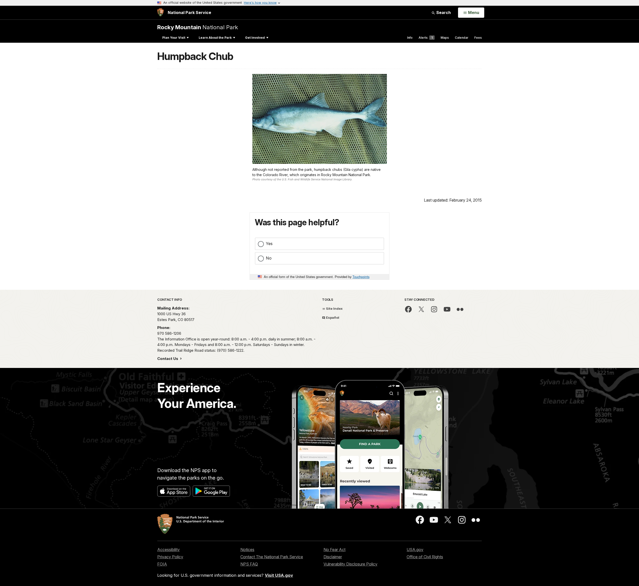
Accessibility (168, 549)
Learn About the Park (215, 37)
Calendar (461, 37)
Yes (269, 243)
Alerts (426, 37)
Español (332, 317)
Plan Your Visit (173, 37)
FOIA (162, 564)
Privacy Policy (170, 556)
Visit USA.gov (279, 575)
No (269, 258)
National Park (197, 27)
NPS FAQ (249, 564)
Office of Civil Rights (425, 556)
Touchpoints (360, 276)
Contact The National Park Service (271, 556)
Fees (478, 37)
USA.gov (415, 549)
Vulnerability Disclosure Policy (350, 564)
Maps (445, 37)
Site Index (334, 308)
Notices (247, 549)
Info (410, 37)
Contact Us (168, 358)
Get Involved (255, 37)
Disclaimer (332, 556)
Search (443, 12)
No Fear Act (334, 549)
